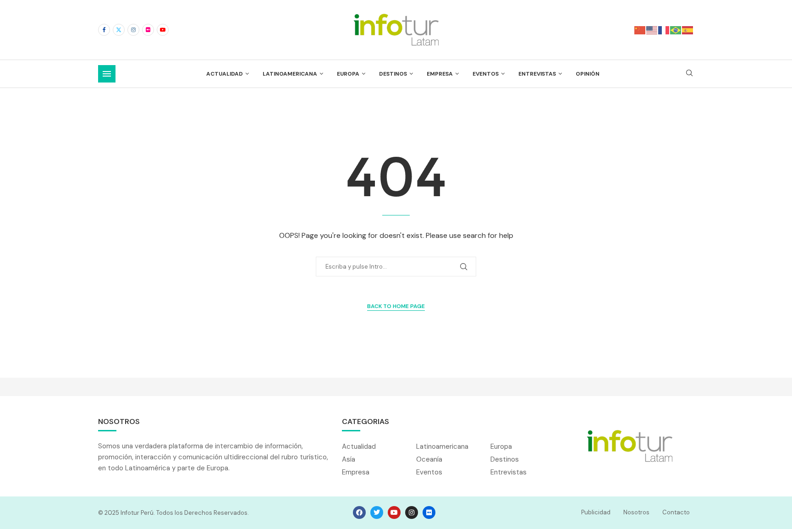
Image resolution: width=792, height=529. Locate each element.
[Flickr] (148, 30)
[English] (652, 29)
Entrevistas (537, 73)
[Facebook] (104, 30)
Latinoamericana (290, 73)
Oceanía (429, 459)
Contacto (676, 512)
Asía (348, 459)
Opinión (588, 73)
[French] (664, 29)
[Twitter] (119, 30)
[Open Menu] (107, 74)
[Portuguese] (676, 29)
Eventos (486, 73)
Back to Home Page (396, 306)
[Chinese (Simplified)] (640, 29)
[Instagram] (133, 30)
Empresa (440, 73)
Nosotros (636, 512)
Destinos (393, 73)
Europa (348, 73)
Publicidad (595, 512)
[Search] (689, 74)
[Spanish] (688, 29)
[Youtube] (163, 30)
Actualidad (224, 73)
